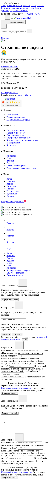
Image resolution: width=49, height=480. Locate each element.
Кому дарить (12, 115)
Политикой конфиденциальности (16, 388)
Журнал (26, 5)
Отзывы (40, 5)
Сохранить (17, 334)
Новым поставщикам (16, 166)
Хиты (3, 5)
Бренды (10, 189)
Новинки (11, 5)
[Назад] (4, 26)
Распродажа (12, 186)
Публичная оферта (15, 135)
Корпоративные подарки (22, 8)
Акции (19, 5)
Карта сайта (12, 145)
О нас (33, 5)
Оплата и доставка (15, 130)
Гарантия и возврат (19, 10)
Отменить (6, 334)
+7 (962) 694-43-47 (31, 14)
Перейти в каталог (9, 66)
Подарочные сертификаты (19, 138)
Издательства (13, 191)
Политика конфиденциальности (21, 168)
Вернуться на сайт (10, 413)
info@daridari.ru (24, 95)
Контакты (5, 8)
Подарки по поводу (16, 117)
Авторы (10, 196)
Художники (12, 193)
